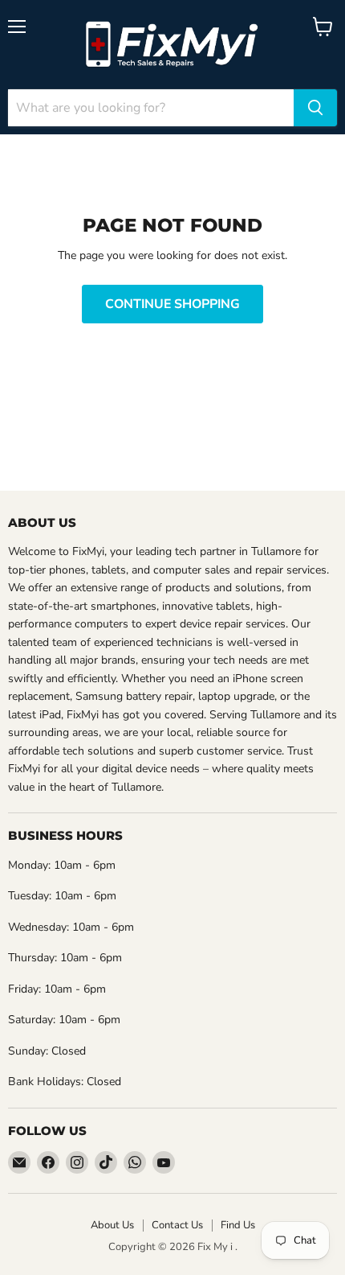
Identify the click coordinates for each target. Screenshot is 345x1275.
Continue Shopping (172, 304)
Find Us (238, 1225)
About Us (112, 1225)
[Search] (315, 107)
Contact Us (177, 1225)
